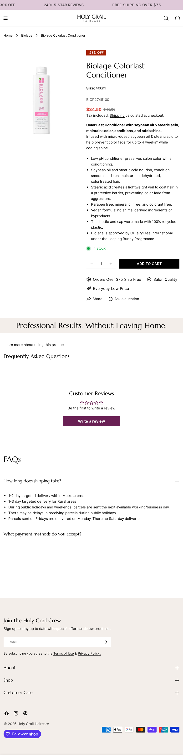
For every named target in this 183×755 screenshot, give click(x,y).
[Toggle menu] (5, 18)
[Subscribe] (106, 642)
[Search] (166, 18)
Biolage (26, 35)
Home (8, 35)
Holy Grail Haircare (33, 724)
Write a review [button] (91, 421)
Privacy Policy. (89, 653)
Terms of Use (63, 653)
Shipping (117, 115)
